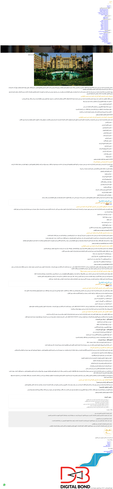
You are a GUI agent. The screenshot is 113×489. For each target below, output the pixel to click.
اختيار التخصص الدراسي (103, 13)
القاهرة (111, 450)
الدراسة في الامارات (104, 21)
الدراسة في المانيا (104, 14)
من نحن (108, 6)
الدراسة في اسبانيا (104, 24)
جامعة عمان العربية (104, 38)
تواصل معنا (108, 445)
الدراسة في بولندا (104, 26)
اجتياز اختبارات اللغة (104, 11)
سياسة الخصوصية (106, 446)
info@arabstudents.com (108, 451)
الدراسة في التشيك (104, 29)
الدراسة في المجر (104, 28)
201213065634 (110, 452)
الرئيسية (108, 5)
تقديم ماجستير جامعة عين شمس (102, 114)
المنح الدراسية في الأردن (103, 31)
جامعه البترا (105, 34)
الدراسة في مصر (104, 20)
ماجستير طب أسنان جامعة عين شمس (101, 159)
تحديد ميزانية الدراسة (104, 9)
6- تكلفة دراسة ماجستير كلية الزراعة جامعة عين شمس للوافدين (98, 407)
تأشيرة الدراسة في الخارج (103, 12)
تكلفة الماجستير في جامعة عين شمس (101, 264)
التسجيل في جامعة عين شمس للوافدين (101, 230)
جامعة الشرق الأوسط (103, 33)
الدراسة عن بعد (107, 42)
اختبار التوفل (105, 17)
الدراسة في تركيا (104, 22)
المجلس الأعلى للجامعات (68, 273)
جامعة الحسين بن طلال (103, 36)
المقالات (108, 43)
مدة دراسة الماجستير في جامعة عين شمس (100, 243)
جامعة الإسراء (105, 40)
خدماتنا (108, 444)
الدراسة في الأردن (104, 23)
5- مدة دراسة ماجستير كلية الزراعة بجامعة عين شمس (99, 405)
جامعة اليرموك (105, 35)
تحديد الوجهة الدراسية (104, 10)
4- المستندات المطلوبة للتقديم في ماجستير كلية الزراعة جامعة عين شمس (96, 404)
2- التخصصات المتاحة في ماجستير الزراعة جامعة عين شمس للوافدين (97, 401)
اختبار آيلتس (105, 16)
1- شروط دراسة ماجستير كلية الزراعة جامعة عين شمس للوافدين (97, 399)
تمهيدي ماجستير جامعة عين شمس (102, 392)
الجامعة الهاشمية (104, 39)
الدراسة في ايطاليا (104, 25)
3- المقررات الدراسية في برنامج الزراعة (102, 402)
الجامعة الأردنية (105, 41)
